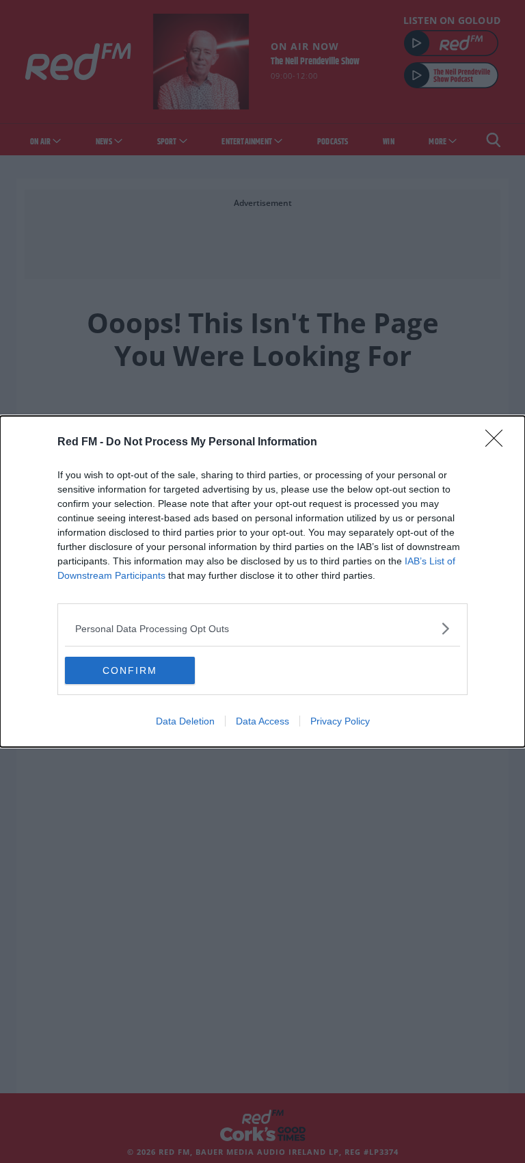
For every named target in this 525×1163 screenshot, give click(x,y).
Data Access (262, 721)
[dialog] (262, 581)
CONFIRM (130, 670)
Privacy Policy (340, 721)
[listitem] (262, 628)
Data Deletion (185, 721)
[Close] (498, 443)
